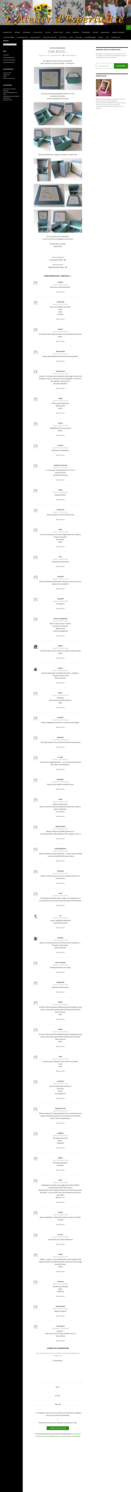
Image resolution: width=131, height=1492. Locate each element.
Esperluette (57, 55)
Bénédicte (60, 779)
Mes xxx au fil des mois (49, 37)
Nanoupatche (60, 371)
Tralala (100, 37)
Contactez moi (115, 37)
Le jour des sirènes (8, 37)
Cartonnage (26, 32)
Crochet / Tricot (58, 32)
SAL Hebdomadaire (90, 37)
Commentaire (58, 1360)
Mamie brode (60, 351)
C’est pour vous (37, 32)
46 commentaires (70, 55)
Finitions (95, 32)
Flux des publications (8, 57)
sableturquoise (60, 826)
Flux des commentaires (9, 60)
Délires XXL (76, 32)
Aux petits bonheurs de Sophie (11, 96)
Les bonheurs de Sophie (9, 89)
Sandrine (60, 938)
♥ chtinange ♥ (60, 1326)
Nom (58, 1387)
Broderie (17, 32)
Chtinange (6, 90)
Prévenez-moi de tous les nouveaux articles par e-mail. (58, 1423)
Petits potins (63, 37)
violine (60, 1254)
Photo (71, 37)
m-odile (60, 757)
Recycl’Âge (79, 37)
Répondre (61, 292)
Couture (47, 32)
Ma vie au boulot (35, 37)
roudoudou (60, 871)
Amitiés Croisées (7, 100)
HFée (60, 1180)
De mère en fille (7, 73)
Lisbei (60, 799)
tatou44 (60, 445)
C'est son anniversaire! (57, 48)
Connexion (6, 55)
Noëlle (60, 490)
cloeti (60, 893)
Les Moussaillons (22, 37)
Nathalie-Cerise (60, 1108)
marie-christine (60, 962)
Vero (60, 557)
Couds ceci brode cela (9, 78)
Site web (58, 1404)
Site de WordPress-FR (9, 62)
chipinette (60, 737)
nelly (60, 1056)
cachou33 (60, 576)
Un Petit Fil (60, 510)
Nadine (60, 646)
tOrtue (60, 423)
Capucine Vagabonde (60, 618)
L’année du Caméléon (118, 32)
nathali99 (60, 599)
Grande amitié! (105, 32)
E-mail (58, 1395)
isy (60, 915)
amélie (60, 398)
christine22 (60, 302)
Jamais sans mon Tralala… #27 (57, 266)
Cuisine (68, 32)
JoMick (60, 1158)
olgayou (60, 329)
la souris (60, 1234)
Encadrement (86, 32)
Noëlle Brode (6, 98)
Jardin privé (6, 74)
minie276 (60, 717)
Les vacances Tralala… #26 (58, 259)
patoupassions (60, 1306)
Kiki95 (60, 1002)
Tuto (107, 37)
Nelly (60, 529)
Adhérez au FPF (7, 32)
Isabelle (60, 282)
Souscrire (120, 66)
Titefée (60, 1212)
